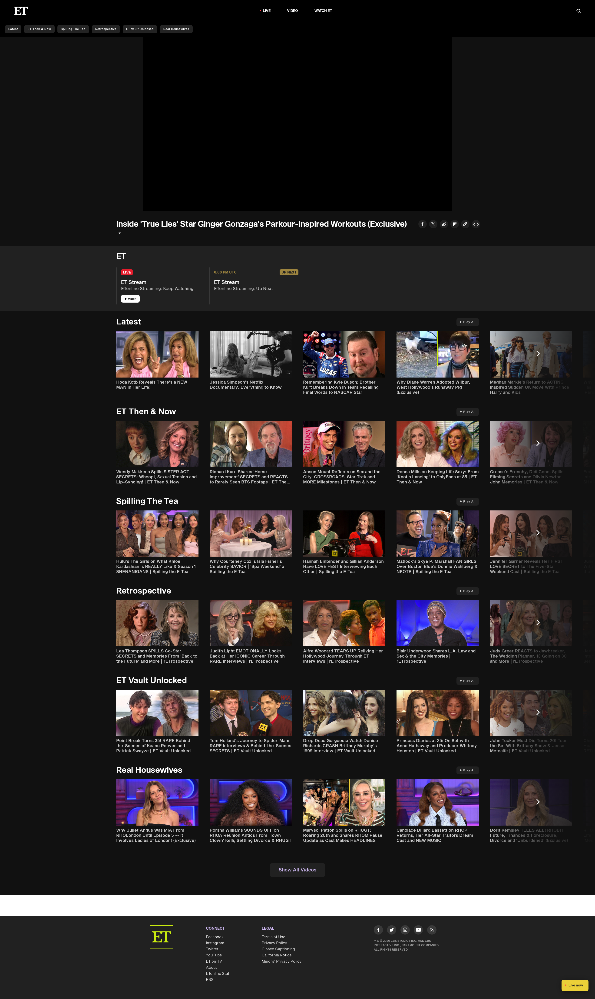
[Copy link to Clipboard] (465, 224)
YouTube (214, 955)
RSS (210, 979)
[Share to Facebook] (422, 224)
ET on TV (214, 961)
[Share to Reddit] (444, 224)
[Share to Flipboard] (454, 224)
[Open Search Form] (578, 11)
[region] (297, 124)
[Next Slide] (540, 356)
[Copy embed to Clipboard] (476, 224)
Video (292, 11)
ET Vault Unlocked (140, 29)
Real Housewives (176, 29)
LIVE (267, 11)
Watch (132, 299)
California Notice (276, 955)
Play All (469, 322)
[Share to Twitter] (433, 224)
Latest (13, 29)
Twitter (212, 949)
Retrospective (105, 29)
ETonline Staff (218, 973)
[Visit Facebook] (378, 930)
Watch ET (323, 11)
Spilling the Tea (73, 29)
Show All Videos (297, 870)
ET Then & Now (39, 29)
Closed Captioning (278, 949)
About (211, 967)
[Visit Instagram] (405, 930)
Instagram (215, 943)
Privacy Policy (274, 943)
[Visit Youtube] (418, 930)
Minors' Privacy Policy (281, 961)
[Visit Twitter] (391, 930)
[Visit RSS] (431, 930)
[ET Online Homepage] (21, 11)
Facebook (215, 937)
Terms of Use (273, 937)
